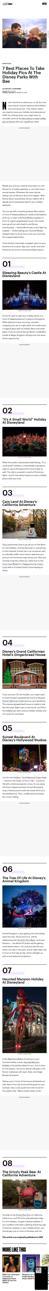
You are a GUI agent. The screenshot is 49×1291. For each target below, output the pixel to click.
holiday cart (11, 710)
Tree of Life (20, 953)
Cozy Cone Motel (10, 564)
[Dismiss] (45, 1268)
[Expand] (37, 1268)
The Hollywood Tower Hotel (34, 777)
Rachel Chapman (13, 88)
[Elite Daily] (7, 3)
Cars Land (7, 544)
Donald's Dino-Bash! (26, 940)
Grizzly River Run (23, 1215)
